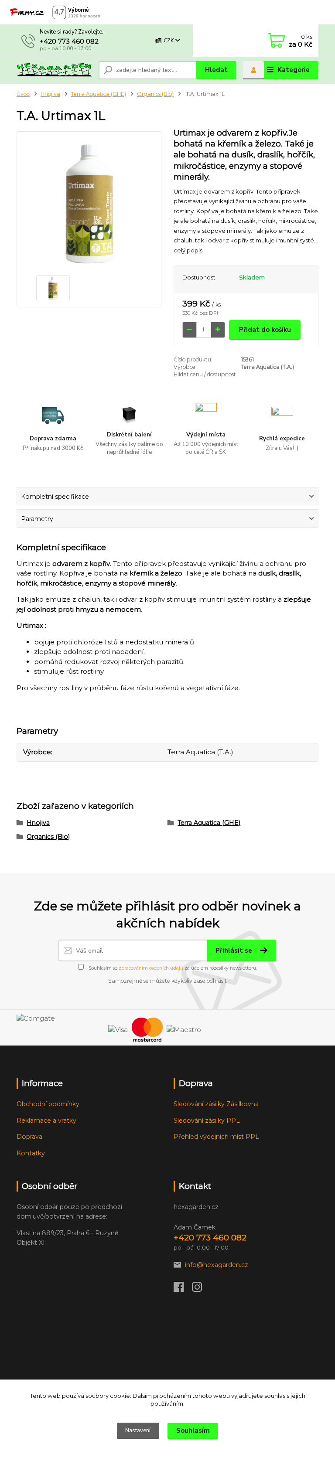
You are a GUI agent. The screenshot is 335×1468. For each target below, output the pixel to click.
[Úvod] (54, 70)
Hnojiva (50, 94)
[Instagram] (201, 1289)
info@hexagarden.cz (216, 1265)
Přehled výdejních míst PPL (216, 1137)
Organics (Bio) (155, 94)
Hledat (216, 69)
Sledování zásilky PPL (207, 1120)
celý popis (188, 250)
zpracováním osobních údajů (151, 968)
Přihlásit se (234, 950)
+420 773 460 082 (69, 41)
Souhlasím (193, 1430)
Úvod (23, 94)
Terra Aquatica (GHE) (98, 94)
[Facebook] (183, 1289)
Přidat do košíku (265, 329)
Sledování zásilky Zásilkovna (216, 1104)
